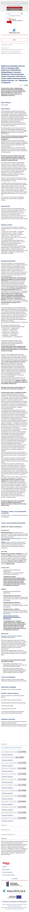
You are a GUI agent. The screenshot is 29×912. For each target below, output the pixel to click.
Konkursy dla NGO (15, 51)
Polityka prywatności (14, 9)
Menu (14, 40)
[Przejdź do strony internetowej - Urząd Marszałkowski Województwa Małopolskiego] (14, 31)
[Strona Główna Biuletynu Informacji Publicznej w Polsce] (5, 863)
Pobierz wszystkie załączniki (11, 748)
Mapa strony (6, 870)
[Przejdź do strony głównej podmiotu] (14, 21)
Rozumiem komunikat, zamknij (14, 7)
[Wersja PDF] (21, 85)
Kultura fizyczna (5, 51)
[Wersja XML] (23, 85)
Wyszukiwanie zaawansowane (14, 15)
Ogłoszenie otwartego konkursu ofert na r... (11, 53)
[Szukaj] (22, 13)
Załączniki (6, 517)
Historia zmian (5, 830)
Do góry (14, 879)
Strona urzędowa (7, 872)
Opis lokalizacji (6, 600)
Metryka (3, 825)
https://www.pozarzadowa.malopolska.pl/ (11, 538)
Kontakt (4, 867)
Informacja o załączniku (7, 755)
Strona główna (4, 48)
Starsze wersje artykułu (7, 834)
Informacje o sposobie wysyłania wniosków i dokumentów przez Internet (11, 636)
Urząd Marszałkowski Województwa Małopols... (12, 50)
